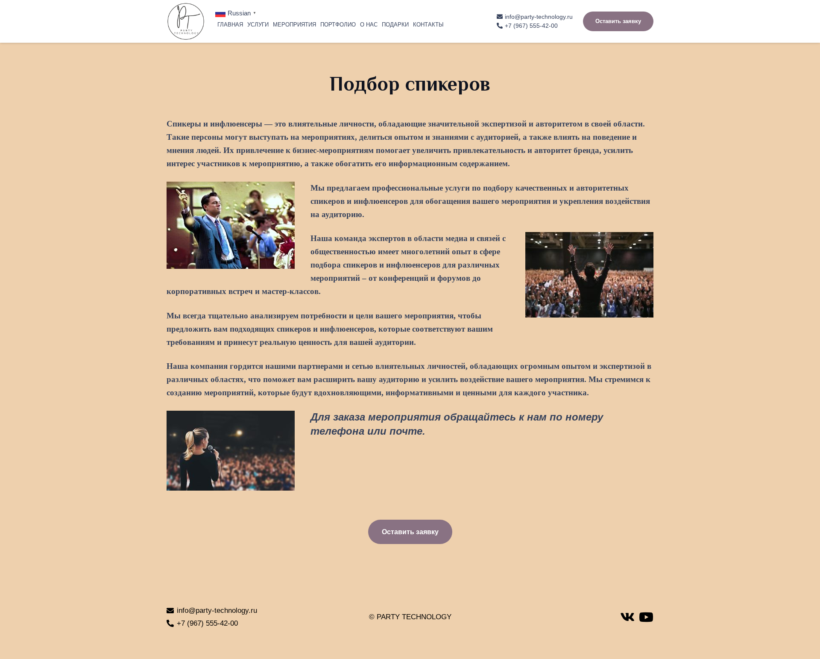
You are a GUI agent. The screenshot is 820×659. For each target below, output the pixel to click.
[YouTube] (646, 617)
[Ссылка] (186, 21)
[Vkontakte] (627, 617)
